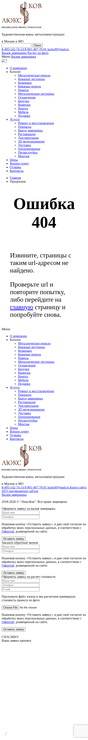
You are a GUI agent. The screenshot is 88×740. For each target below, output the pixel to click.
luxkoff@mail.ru (58, 49)
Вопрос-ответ (19, 163)
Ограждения (26, 97)
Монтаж (23, 156)
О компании (18, 68)
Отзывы (15, 167)
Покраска (24, 127)
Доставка (24, 145)
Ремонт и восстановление (36, 123)
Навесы (23, 90)
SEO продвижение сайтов (20, 491)
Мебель (23, 112)
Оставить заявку (13, 538)
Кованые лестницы (31, 79)
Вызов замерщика (14, 53)
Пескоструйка (27, 152)
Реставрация (26, 134)
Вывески (24, 104)
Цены (14, 160)
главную (21, 307)
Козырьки (25, 82)
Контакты (17, 171)
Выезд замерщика (30, 130)
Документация (28, 138)
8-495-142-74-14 (13, 49)
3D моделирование (31, 141)
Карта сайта (78, 487)
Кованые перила (29, 86)
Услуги (15, 119)
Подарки (24, 115)
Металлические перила (34, 75)
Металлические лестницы (36, 93)
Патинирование (29, 149)
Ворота (23, 108)
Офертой (8, 531)
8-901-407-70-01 (36, 49)
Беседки (23, 101)
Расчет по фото (38, 53)
